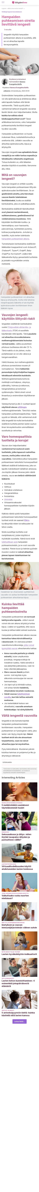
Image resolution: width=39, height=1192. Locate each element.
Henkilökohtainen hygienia (12, 803)
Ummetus (8, 499)
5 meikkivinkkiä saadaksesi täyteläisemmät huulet (15, 806)
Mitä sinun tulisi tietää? (15, 8)
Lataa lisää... (19, 1021)
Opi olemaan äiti (8, 978)
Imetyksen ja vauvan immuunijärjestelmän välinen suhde (19, 926)
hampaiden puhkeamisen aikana (15, 239)
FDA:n (26, 520)
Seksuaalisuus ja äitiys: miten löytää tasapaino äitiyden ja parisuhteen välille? (16, 837)
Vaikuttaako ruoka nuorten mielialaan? (15, 897)
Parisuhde (5, 832)
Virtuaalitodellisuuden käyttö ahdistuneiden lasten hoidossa (17, 867)
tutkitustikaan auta (9, 542)
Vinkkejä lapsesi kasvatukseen (12, 12)
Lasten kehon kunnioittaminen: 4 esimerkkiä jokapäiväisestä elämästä (18, 983)
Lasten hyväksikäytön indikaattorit (19, 954)
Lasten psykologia (9, 864)
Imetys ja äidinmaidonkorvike (13, 922)
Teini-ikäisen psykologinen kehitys (15, 893)
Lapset (4, 8)
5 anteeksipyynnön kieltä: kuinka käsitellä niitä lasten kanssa (18, 1014)
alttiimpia (22, 407)
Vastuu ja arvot (8, 1010)
